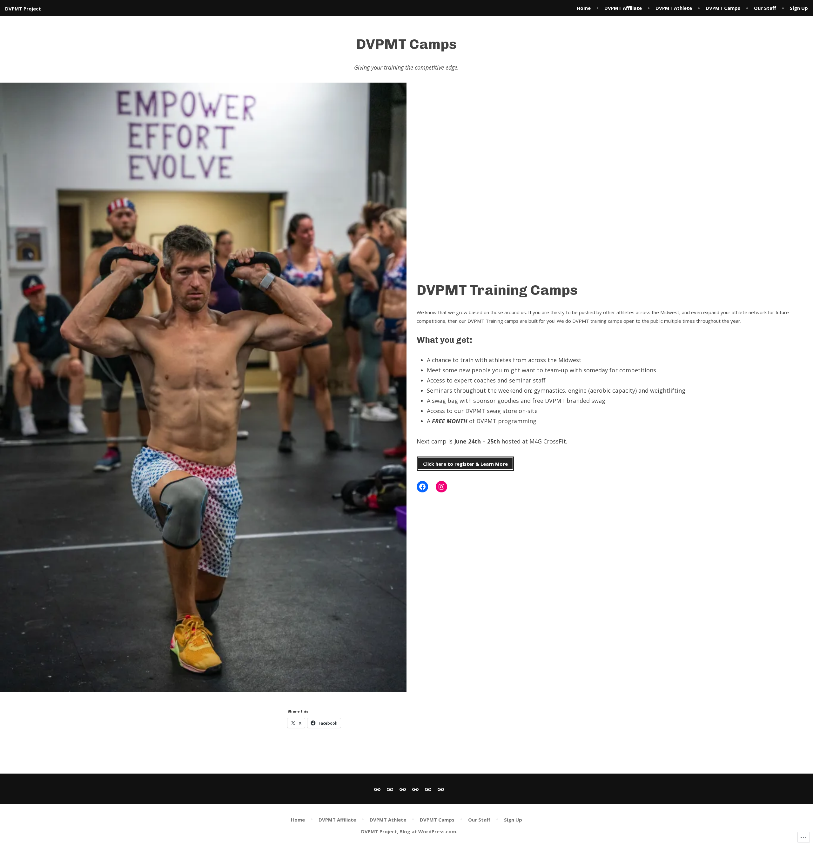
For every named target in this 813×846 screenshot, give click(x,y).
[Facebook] (422, 486)
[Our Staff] (428, 789)
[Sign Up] (439, 789)
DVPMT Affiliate (623, 8)
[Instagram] (441, 486)
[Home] (378, 789)
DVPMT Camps (723, 8)
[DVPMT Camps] (415, 789)
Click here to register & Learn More (465, 464)
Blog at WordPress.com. (428, 831)
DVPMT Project (23, 8)
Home (584, 8)
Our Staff (765, 8)
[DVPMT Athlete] (402, 789)
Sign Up (799, 8)
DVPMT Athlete (673, 8)
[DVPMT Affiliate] (390, 789)
